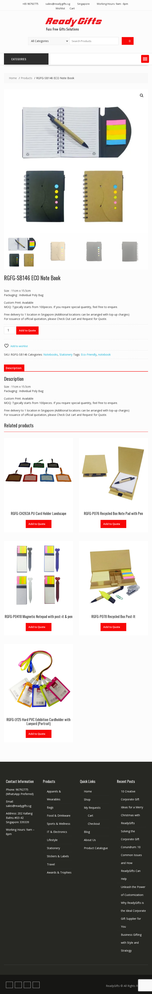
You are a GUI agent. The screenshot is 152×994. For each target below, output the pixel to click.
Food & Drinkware (58, 815)
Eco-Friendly (89, 354)
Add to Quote (27, 330)
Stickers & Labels (58, 856)
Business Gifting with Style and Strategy (131, 942)
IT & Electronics (57, 832)
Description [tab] (14, 368)
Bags (50, 807)
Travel (51, 864)
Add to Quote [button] (36, 524)
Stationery (65, 354)
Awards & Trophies (59, 872)
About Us (90, 840)
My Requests (92, 807)
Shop (87, 799)
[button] (145, 59)
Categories (18, 59)
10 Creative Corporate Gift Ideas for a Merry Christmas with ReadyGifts (132, 807)
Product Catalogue (96, 848)
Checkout (94, 824)
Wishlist (60, 8)
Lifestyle (52, 840)
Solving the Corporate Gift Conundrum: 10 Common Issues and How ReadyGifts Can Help (131, 855)
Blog (87, 832)
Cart (72, 8)
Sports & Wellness (58, 824)
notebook (104, 354)
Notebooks (50, 354)
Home (88, 791)
